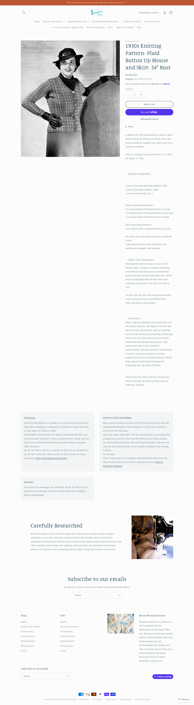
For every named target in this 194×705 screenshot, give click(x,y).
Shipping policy (126, 699)
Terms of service (111, 699)
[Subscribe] (119, 595)
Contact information (142, 699)
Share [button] (130, 126)
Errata (24, 650)
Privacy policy (97, 699)
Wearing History (55, 699)
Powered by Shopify (69, 699)
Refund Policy (27, 646)
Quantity (129, 89)
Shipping (129, 79)
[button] (24, 13)
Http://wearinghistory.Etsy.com (51, 458)
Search (24, 622)
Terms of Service (28, 636)
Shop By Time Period (30, 626)
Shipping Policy (28, 641)
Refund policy (84, 699)
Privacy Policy (27, 631)
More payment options (149, 119)
